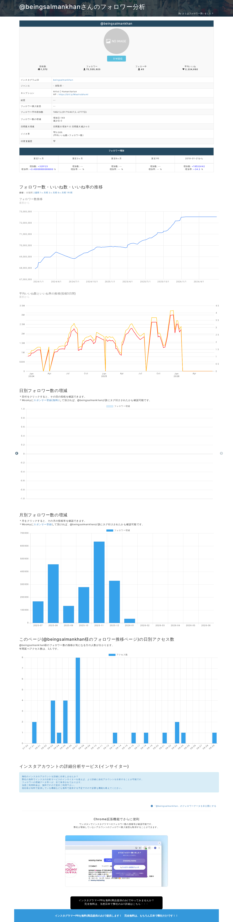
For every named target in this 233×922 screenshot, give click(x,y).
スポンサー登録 (43, 524)
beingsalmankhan (63, 80)
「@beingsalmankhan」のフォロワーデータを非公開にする (184, 806)
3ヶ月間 (53, 192)
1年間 (69, 192)
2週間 (36, 192)
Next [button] (221, 453)
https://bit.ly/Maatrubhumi (73, 94)
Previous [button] (16, 453)
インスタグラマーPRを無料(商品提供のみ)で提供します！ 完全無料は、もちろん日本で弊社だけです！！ (116, 915)
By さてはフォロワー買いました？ (196, 13)
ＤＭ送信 (118, 58)
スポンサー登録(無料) (46, 400)
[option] (119, 454)
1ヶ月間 (44, 192)
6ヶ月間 (62, 192)
